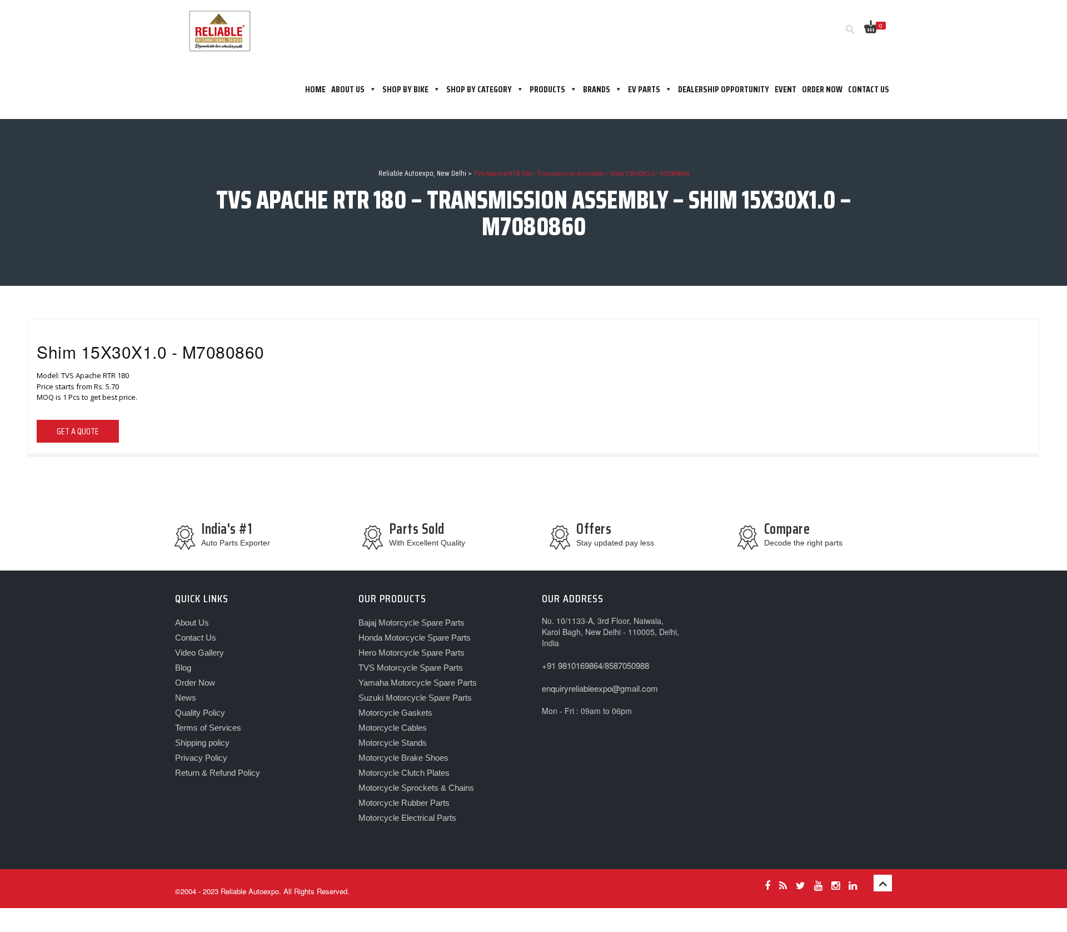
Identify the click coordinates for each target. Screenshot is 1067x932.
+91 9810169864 (572, 665)
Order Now (822, 89)
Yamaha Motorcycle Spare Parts (417, 682)
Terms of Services (208, 727)
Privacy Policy (201, 757)
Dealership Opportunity (723, 89)
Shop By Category (479, 89)
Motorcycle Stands (392, 742)
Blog (183, 667)
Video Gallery (199, 652)
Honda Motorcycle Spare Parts (414, 637)
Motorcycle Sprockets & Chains (416, 787)
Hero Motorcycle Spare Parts (411, 652)
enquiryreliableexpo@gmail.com (600, 688)
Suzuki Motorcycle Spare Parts (415, 697)
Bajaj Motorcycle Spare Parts (411, 622)
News (185, 697)
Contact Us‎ (195, 637)
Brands (596, 89)
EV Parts (644, 89)
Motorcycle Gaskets (395, 712)
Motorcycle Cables (392, 727)
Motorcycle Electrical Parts (407, 817)
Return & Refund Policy (217, 772)
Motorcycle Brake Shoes (403, 757)
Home (315, 89)
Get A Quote (78, 431)
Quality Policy (200, 712)
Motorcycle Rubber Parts (404, 802)
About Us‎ (348, 89)
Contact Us (868, 89)
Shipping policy (202, 742)
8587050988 (627, 665)
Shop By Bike (405, 89)
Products (547, 89)
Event (785, 89)
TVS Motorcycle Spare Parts (410, 667)
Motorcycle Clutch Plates (404, 772)
